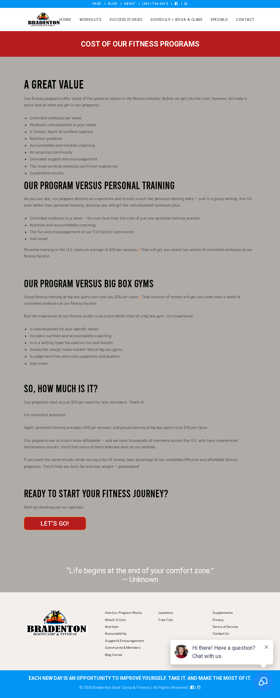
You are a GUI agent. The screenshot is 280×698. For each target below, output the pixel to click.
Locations (165, 613)
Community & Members (123, 647)
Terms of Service (225, 627)
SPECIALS (219, 19)
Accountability (116, 633)
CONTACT (245, 19)
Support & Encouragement (124, 641)
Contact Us (220, 633)
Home (65, 19)
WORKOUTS (90, 19)
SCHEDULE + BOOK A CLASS (176, 19)
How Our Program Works (123, 613)
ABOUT (129, 3)
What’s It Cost (115, 620)
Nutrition (111, 627)
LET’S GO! (55, 523)
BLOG (112, 3)
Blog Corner (114, 655)
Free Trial (165, 620)
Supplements (222, 613)
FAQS (97, 3)
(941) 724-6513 (155, 3)
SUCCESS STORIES (126, 19)
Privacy (218, 620)
